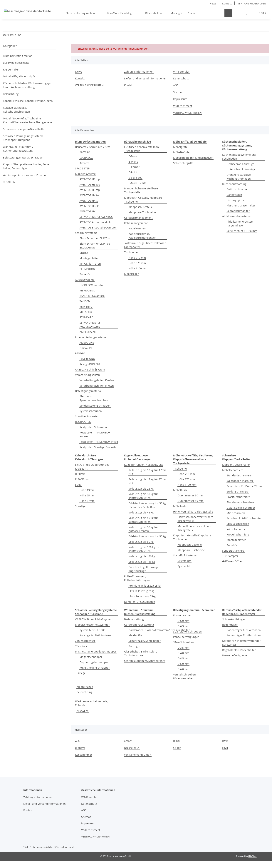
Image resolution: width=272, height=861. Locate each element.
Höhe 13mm (87, 490)
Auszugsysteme (84, 279)
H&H (225, 748)
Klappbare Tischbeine (142, 212)
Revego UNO (87, 359)
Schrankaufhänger (238, 211)
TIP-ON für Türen (90, 263)
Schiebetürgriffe (183, 163)
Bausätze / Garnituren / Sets (92, 147)
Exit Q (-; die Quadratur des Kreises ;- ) (92, 466)
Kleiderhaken (85, 686)
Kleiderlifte (135, 635)
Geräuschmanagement (138, 217)
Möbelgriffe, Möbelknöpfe (19, 76)
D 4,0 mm (183, 653)
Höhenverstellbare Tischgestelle (193, 511)
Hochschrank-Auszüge (240, 164)
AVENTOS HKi (88, 211)
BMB (225, 741)
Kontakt (227, 3)
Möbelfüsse (180, 490)
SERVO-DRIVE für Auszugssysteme (90, 324)
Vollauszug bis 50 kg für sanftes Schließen (143, 519)
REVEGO (80, 353)
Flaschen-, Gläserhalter (241, 205)
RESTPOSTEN (83, 421)
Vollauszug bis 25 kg (141, 488)
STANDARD (86, 317)
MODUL (84, 253)
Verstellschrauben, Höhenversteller (184, 676)
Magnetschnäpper (91, 657)
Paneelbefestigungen (186, 637)
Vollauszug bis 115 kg (142, 561)
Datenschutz (181, 78)
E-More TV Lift (137, 183)
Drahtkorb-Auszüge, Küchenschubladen (239, 176)
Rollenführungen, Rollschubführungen (137, 578)
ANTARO (85, 152)
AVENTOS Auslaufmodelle (95, 222)
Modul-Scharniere (238, 534)
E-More (133, 156)
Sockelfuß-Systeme (185, 555)
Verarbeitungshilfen (87, 375)
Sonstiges (134, 646)
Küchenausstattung (234, 184)
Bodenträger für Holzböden (244, 630)
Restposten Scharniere (94, 427)
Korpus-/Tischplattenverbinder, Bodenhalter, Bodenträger (27, 166)
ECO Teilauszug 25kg (141, 591)
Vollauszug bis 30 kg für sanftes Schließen (143, 496)
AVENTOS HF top (90, 179)
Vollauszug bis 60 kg (141, 541)
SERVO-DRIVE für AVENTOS (96, 216)
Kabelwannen (137, 228)
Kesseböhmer (83, 754)
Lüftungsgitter (235, 200)
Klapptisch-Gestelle (141, 207)
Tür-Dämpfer (230, 556)
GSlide (177, 748)
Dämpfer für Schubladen (139, 601)
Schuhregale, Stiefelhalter (145, 641)
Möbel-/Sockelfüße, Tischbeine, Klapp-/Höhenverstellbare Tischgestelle (27, 120)
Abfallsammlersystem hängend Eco (240, 223)
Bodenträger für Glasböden (244, 635)
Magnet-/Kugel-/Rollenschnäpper (95, 651)
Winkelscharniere (237, 529)
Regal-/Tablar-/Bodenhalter (239, 650)
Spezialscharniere (238, 523)
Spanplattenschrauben (187, 631)
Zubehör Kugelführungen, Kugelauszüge (145, 569)
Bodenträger (230, 624)
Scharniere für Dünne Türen (244, 486)
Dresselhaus (132, 748)
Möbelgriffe (180, 147)
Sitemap (178, 92)
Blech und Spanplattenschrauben (94, 398)
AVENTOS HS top (90, 184)
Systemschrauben (91, 411)
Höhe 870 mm (137, 263)
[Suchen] (228, 13)
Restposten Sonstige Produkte (98, 447)
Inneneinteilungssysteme (90, 337)
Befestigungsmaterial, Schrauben (23, 157)
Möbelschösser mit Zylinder (92, 624)
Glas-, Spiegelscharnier (241, 507)
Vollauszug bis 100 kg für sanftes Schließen (144, 549)
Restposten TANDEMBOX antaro (95, 434)
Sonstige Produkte (86, 416)
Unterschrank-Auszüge (241, 169)
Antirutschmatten (238, 189)
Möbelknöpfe (181, 152)
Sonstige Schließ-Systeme (95, 635)
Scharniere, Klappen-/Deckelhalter (24, 129)
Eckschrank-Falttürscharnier (244, 518)
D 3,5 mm (183, 647)
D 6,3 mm (183, 626)
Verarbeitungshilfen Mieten (97, 385)
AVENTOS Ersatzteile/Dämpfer (98, 227)
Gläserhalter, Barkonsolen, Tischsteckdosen (140, 653)
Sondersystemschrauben (95, 405)
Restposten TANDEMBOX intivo (99, 441)
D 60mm (80, 474)
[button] (239, 13)
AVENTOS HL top (90, 190)
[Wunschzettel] (246, 13)
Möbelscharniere (232, 470)
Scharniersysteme (86, 233)
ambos (128, 741)
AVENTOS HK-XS (89, 206)
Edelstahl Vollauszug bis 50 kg (147, 536)
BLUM (176, 741)
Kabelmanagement (136, 223)
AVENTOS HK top (90, 195)
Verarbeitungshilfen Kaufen (97, 380)
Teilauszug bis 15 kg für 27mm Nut (148, 481)
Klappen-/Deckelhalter (236, 464)
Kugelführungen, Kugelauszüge (143, 464)
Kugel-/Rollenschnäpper (95, 667)
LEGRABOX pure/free (92, 285)
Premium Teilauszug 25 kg (145, 585)
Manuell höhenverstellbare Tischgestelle (141, 190)
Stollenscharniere (238, 491)
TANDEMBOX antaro (92, 296)
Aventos (84, 163)
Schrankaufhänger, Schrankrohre (144, 661)
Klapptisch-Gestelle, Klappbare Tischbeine (143, 199)
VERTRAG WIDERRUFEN (252, 3)
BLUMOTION (87, 269)
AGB (175, 85)
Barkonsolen (234, 194)
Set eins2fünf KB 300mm (242, 231)
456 (77, 741)
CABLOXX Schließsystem (90, 369)
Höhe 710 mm (137, 257)
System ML (184, 566)
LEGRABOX (86, 157)
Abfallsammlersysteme (236, 216)
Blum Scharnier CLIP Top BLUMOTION (95, 245)
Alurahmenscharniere (240, 502)
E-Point (133, 172)
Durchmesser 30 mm (191, 495)
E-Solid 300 (135, 177)
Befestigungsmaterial (88, 391)
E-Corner (134, 167)
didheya (80, 748)
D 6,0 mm (183, 621)
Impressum (180, 99)
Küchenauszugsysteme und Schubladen (239, 156)
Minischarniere (236, 513)
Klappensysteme (85, 174)
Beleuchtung (84, 692)
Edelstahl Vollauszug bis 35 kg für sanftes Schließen (147, 505)
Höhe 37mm (87, 501)
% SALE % (82, 710)
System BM (184, 561)
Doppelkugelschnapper (94, 662)
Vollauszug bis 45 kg (141, 512)
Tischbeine (131, 252)
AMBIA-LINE (87, 342)
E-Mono (133, 161)
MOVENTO (86, 306)
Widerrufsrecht (182, 106)
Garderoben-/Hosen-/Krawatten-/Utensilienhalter (159, 630)
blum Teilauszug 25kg (142, 596)
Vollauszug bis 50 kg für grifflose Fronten (143, 529)
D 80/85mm (82, 479)
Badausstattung (134, 619)
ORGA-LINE (86, 348)
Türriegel (80, 673)
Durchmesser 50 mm (191, 501)
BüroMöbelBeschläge (16, 62)
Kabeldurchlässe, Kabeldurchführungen (142, 235)
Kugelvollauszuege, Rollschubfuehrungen (16, 109)
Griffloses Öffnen (232, 561)
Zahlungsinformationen (138, 71)
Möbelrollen (131, 274)
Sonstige (80, 506)
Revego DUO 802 (90, 364)
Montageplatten (89, 258)
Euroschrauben (182, 615)
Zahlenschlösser (85, 641)
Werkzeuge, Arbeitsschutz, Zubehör (91, 703)
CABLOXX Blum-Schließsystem (93, 619)
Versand (69, 847)
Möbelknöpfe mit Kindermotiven (193, 157)
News (212, 3)
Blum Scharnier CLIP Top (95, 238)
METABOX (86, 312)
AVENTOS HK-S (89, 200)
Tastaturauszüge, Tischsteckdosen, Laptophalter (145, 245)
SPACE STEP (82, 168)
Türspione (81, 646)
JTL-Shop (252, 856)
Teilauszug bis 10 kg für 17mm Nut (148, 472)
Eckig (78, 484)
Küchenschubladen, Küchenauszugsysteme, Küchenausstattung (27, 85)
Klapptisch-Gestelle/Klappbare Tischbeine (192, 537)
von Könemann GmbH (137, 754)
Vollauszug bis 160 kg (142, 556)
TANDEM (85, 301)
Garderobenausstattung (139, 624)
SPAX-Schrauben (183, 642)
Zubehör (85, 274)
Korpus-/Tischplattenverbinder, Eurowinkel (241, 642)
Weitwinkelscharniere (240, 481)
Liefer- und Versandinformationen (145, 78)
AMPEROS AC (88, 332)
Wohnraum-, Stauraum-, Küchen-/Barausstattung (18, 148)
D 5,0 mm (183, 663)
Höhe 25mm (87, 495)
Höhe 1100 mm (138, 268)
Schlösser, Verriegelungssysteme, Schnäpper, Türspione (23, 138)
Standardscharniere (239, 475)
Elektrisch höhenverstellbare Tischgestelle (142, 149)
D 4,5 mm (183, 658)
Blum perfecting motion (17, 56)
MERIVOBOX (87, 290)
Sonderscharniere (233, 550)
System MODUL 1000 (92, 630)
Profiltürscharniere (238, 497)
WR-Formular (181, 71)
